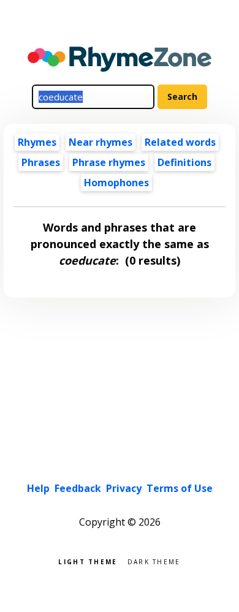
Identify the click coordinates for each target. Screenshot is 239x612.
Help (38, 488)
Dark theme (154, 561)
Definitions (184, 162)
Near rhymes (100, 142)
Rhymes (37, 142)
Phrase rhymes (108, 162)
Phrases (40, 162)
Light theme (87, 561)
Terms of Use (179, 488)
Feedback (78, 488)
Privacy (124, 488)
